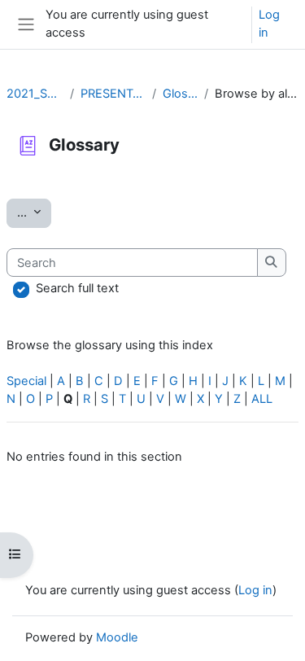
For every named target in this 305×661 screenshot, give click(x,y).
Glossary (180, 93)
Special (26, 381)
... (34, 212)
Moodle (117, 637)
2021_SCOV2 (35, 93)
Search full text (77, 288)
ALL (261, 399)
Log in (269, 23)
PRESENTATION (113, 93)
